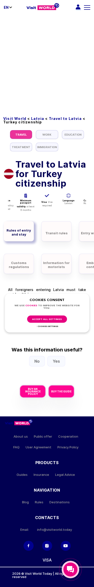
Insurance (41, 474)
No (37, 361)
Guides (22, 474)
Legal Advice (65, 474)
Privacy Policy (67, 447)
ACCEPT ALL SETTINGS (47, 319)
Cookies (31, 305)
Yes (56, 361)
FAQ (16, 447)
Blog (25, 502)
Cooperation (68, 436)
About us (21, 436)
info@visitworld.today (54, 529)
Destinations (59, 502)
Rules (39, 502)
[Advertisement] (47, 64)
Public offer (43, 436)
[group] (21, 134)
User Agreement (38, 447)
